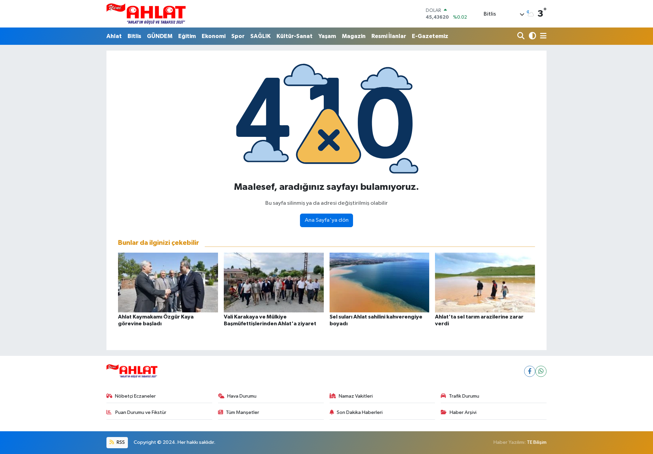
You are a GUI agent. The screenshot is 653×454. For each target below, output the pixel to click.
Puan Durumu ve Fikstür (140, 412)
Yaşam (327, 36)
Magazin (354, 36)
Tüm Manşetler (242, 412)
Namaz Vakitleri (356, 396)
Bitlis (134, 36)
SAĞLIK (260, 36)
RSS (120, 442)
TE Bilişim (537, 442)
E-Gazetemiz (430, 36)
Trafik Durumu (464, 396)
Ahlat (114, 36)
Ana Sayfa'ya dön (327, 220)
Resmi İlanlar (388, 36)
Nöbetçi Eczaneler (135, 396)
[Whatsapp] (541, 371)
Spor (238, 36)
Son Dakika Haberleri (360, 412)
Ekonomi (213, 36)
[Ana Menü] (542, 36)
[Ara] (521, 36)
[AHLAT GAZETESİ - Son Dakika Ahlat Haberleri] (146, 13)
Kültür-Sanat (295, 36)
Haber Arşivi (463, 412)
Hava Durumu (241, 396)
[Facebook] (529, 371)
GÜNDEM (159, 36)
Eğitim (187, 36)
